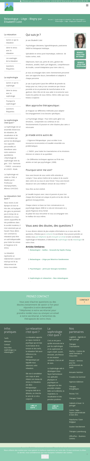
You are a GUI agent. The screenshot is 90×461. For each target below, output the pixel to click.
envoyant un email (58, 237)
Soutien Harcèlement (77, 427)
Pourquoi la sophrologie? (11, 102)
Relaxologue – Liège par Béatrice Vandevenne (49, 259)
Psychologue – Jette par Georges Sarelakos (48, 269)
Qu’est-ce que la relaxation (12, 41)
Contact (7, 344)
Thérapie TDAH (75, 398)
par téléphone (41, 237)
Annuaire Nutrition (76, 372)
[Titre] (9, 6)
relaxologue (77, 239)
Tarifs (6, 338)
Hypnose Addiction (76, 382)
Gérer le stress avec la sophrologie (11, 93)
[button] (87, 5)
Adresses (7, 341)
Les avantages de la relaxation (12, 59)
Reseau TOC (74, 394)
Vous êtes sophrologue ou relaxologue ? (10, 349)
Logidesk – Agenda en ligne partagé (77, 338)
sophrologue (63, 239)
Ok (45, 456)
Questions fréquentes (10, 67)
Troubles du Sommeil (77, 377)
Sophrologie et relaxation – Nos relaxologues (49, 278)
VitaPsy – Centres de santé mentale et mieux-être (77, 353)
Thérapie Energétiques (74, 387)
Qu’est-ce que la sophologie (12, 84)
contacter (49, 234)
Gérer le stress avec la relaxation (11, 50)
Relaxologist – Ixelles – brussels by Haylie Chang (50, 250)
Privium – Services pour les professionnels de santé (76, 364)
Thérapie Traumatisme (74, 345)
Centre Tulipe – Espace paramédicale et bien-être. (77, 412)
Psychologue (31, 219)
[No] (87, 454)
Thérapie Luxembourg (77, 431)
